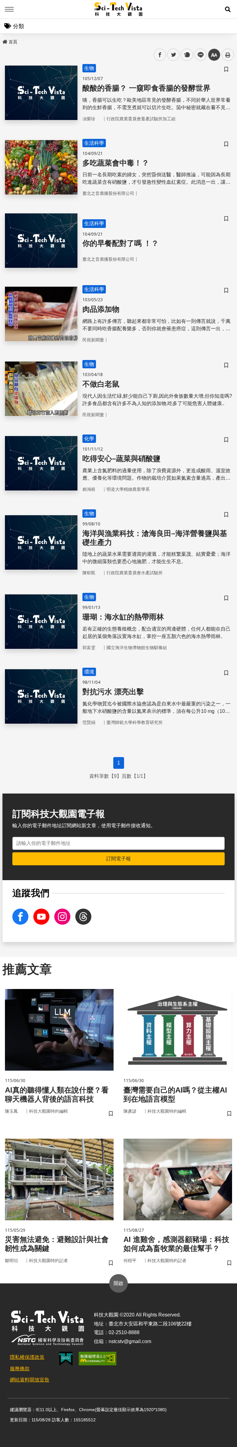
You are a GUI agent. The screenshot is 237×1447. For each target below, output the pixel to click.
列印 (228, 55)
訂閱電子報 (118, 858)
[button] (227, 9)
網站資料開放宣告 (29, 1379)
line (199, 55)
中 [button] (214, 55)
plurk (186, 55)
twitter (174, 55)
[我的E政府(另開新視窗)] (66, 1359)
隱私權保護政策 (27, 1357)
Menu (9, 9)
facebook (160, 55)
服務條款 (20, 1368)
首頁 (13, 41)
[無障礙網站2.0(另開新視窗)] (97, 1358)
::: (4, 40)
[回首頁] (118, 9)
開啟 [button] (118, 1283)
